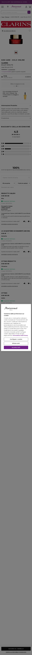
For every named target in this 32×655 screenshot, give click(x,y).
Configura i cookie (16, 339)
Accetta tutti (16, 347)
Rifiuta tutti (16, 343)
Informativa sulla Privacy (20, 335)
